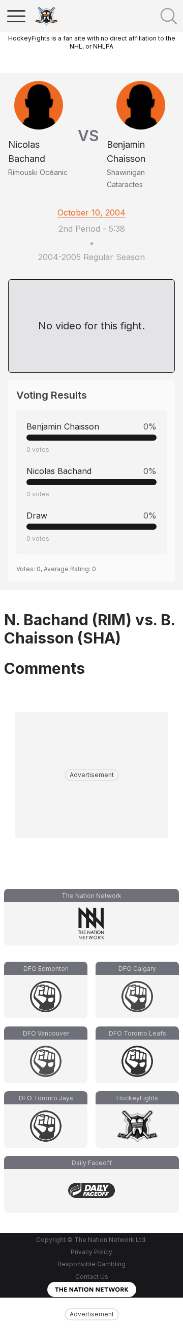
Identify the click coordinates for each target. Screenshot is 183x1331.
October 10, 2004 (91, 212)
